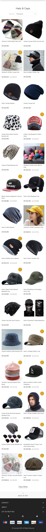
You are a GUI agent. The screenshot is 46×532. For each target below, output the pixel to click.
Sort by (11, 14)
